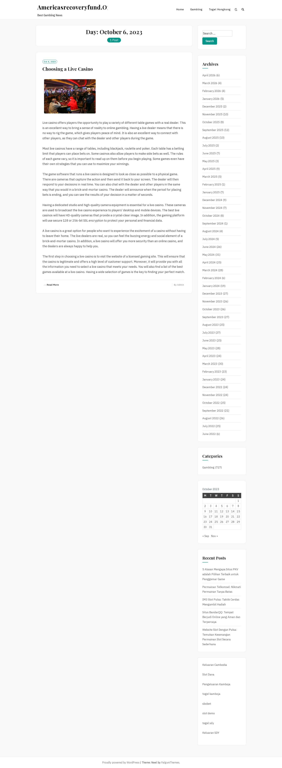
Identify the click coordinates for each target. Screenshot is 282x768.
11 (216, 511)
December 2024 (212, 200)
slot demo (208, 713)
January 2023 (211, 379)
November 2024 (212, 208)
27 (227, 521)
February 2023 (211, 371)
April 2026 (209, 75)
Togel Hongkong (220, 9)
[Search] (243, 9)
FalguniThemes (170, 762)
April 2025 (209, 169)
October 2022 (211, 403)
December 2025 (212, 106)
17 (210, 516)
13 (227, 511)
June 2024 (209, 247)
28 (233, 521)
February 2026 (211, 91)
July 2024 (208, 239)
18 (216, 516)
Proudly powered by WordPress (121, 762)
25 (216, 521)
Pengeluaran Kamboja (216, 684)
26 (221, 521)
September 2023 (212, 317)
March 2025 (209, 176)
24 (210, 521)
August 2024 (210, 231)
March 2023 (209, 364)
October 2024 (211, 215)
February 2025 (211, 184)
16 (205, 516)
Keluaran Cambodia (214, 665)
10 (210, 511)
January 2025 (211, 192)
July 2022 (208, 426)
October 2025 (211, 122)
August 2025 (210, 137)
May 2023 (208, 348)
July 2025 (208, 145)
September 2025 (212, 130)
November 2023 (212, 301)
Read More (53, 285)
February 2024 (211, 278)
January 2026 (211, 99)
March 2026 (209, 83)
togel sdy (208, 723)
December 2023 (212, 293)
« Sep (205, 536)
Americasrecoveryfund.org (75, 7)
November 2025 (212, 114)
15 (238, 511)
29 (238, 521)
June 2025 (209, 153)
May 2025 (208, 161)
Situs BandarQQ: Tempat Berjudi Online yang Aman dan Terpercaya (221, 617)
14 (233, 511)
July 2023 (208, 332)
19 (221, 516)
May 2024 (208, 254)
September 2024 (212, 223)
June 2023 (209, 340)
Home (180, 9)
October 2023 (211, 309)
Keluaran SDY (210, 733)
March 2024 (209, 270)
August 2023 (210, 325)
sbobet (206, 703)
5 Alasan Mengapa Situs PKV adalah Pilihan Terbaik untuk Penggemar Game (220, 574)
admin (180, 284)
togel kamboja (211, 694)
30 (205, 527)
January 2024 (211, 286)
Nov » (214, 536)
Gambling (196, 9)
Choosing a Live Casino (67, 69)
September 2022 (212, 410)
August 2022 (210, 418)
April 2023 (209, 356)
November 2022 (212, 395)
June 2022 (209, 434)
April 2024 (209, 262)
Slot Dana (208, 674)
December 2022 (212, 387)
